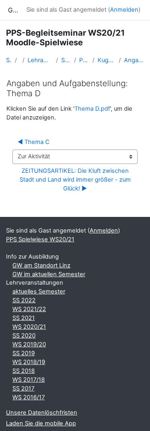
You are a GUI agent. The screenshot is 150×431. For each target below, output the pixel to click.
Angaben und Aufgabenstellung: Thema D (134, 60)
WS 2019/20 (29, 344)
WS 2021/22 (29, 309)
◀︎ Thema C (34, 142)
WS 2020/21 (29, 326)
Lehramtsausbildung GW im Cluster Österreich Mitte (40, 60)
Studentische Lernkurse (66, 60)
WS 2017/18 (28, 379)
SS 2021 (23, 318)
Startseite (9, 60)
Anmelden (124, 9)
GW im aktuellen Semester (48, 274)
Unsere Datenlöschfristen (41, 412)
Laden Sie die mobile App (41, 423)
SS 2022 (24, 300)
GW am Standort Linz (41, 265)
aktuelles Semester (38, 291)
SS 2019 (23, 353)
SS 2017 (23, 388)
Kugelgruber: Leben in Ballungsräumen (107, 60)
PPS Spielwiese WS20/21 (84, 60)
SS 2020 (24, 335)
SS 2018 (23, 370)
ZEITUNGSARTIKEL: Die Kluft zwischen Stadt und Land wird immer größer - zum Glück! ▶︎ (76, 179)
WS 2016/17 (28, 397)
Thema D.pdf (92, 108)
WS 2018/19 (28, 362)
